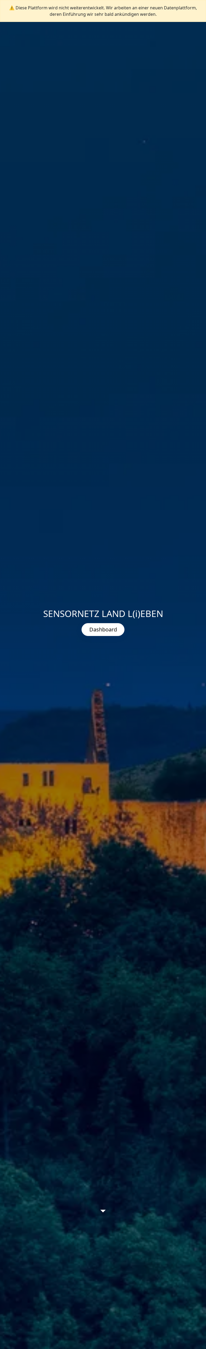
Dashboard (103, 629)
